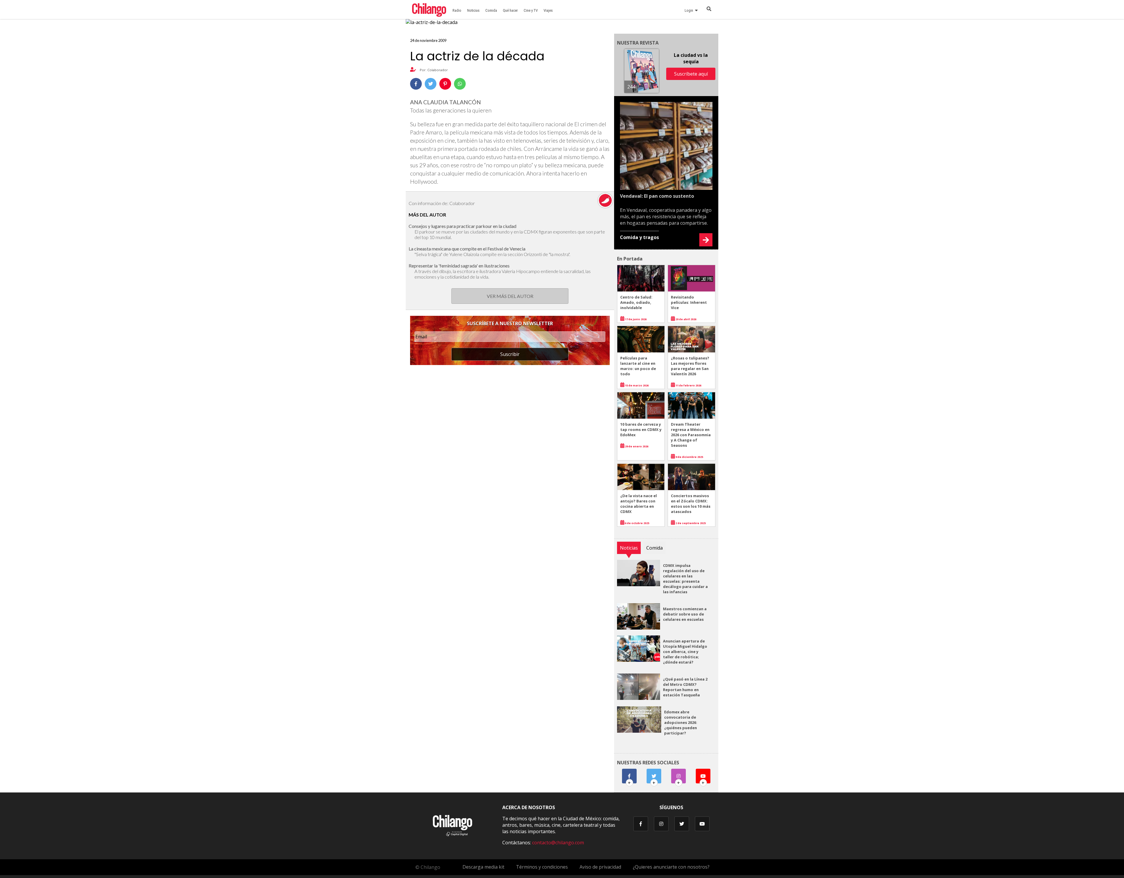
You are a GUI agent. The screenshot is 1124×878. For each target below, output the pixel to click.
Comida (491, 10)
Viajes (548, 10)
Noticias (473, 10)
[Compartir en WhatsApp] (460, 84)
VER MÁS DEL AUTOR (510, 296)
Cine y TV (531, 10)
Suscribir (510, 354)
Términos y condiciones (542, 867)
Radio (457, 10)
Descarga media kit (483, 867)
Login (690, 10)
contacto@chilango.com (558, 842)
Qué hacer (510, 10)
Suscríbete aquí (691, 74)
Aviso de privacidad (600, 867)
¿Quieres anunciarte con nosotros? (671, 867)
